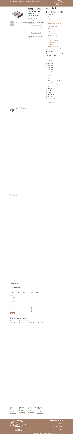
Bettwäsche (37, 1)
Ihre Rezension (13, 301)
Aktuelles (15, 1)
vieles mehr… (12, 3)
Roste (27, 1)
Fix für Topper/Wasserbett (54, 80)
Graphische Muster (53, 84)
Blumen (50, 71)
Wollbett (20, 1)
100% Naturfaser (31, 37)
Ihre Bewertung (13, 297)
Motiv (50, 90)
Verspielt (51, 102)
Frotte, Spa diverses (52, 19)
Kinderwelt (50, 25)
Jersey (50, 86)
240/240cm (51, 69)
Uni (49, 100)
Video (30, 3)
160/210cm (51, 63)
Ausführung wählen (12, 413)
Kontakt (18, 3)
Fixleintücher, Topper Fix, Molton (55, 18)
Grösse (29, 28)
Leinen (50, 88)
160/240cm (51, 65)
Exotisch (50, 77)
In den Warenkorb (36, 32)
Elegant (50, 75)
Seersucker (51, 94)
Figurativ (50, 79)
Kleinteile (50, 28)
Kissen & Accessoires (53, 40)
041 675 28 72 (60, 423)
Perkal (50, 92)
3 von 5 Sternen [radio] (13, 299)
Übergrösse (51, 98)
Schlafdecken (38, 37)
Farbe (29, 26)
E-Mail (11, 310)
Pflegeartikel (50, 33)
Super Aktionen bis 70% (53, 46)
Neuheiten (50, 31)
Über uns (23, 3)
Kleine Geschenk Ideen (52, 26)
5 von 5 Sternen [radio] (16, 299)
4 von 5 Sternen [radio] (15, 299)
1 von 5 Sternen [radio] (10, 299)
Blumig (50, 73)
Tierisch (50, 96)
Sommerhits (50, 44)
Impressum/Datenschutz (58, 426)
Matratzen (32, 1)
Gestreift (50, 82)
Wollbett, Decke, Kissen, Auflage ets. (55, 48)
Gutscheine (50, 21)
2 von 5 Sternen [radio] (12, 299)
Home (11, 1)
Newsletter (61, 428)
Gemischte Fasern (53, 38)
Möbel (24, 1)
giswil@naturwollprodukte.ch (57, 425)
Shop (27, 3)
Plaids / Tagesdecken (52, 35)
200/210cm (51, 67)
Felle (49, 16)
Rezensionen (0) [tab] (14, 283)
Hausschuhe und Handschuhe (54, 23)
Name (11, 308)
